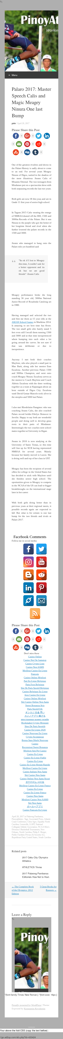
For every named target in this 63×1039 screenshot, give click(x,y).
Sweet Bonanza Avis (34, 705)
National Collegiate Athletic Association (27, 825)
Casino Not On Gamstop (34, 660)
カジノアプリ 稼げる (35, 716)
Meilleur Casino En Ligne (35, 768)
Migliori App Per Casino (35, 750)
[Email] (41, 596)
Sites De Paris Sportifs (35, 726)
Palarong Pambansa (35, 816)
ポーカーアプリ (35, 806)
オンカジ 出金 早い (35, 712)
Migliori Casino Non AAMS (35, 799)
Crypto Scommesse (35, 736)
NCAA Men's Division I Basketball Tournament (31, 828)
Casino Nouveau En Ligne (34, 733)
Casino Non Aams (35, 796)
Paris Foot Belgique (35, 684)
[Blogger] (28, 570)
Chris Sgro (32, 822)
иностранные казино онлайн (35, 719)
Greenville (24, 824)
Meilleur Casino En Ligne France (35, 785)
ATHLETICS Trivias (32, 867)
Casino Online (35, 656)
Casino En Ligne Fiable (35, 757)
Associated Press (36, 819)
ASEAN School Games (22, 322)
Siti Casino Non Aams (35, 775)
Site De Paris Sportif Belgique (35, 688)
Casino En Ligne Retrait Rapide (35, 764)
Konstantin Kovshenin (34, 1008)
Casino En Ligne (35, 754)
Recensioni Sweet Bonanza (35, 747)
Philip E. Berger (39, 832)
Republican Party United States (24, 837)
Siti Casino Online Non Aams (35, 702)
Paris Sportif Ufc (35, 709)
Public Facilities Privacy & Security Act (28, 835)
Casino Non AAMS (35, 667)
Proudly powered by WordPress (26, 1005)
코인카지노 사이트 (35, 782)
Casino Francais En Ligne (35, 810)
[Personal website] (28, 596)
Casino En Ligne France (35, 792)
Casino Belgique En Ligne (35, 691)
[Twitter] (41, 544)
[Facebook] (28, 544)
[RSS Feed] (35, 608)
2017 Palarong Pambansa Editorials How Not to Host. (36, 875)
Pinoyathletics (17, 819)
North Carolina (25, 832)
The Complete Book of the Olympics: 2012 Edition (23, 890)
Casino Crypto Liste (34, 663)
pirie (14, 123)
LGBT (32, 824)
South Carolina (44, 837)
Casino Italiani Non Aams (35, 771)
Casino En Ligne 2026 (35, 730)
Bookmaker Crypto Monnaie (35, 723)
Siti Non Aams (35, 803)
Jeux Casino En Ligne (34, 695)
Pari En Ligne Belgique (35, 681)
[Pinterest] (41, 583)
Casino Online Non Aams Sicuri (35, 778)
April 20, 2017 (23, 123)
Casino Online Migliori (35, 677)
